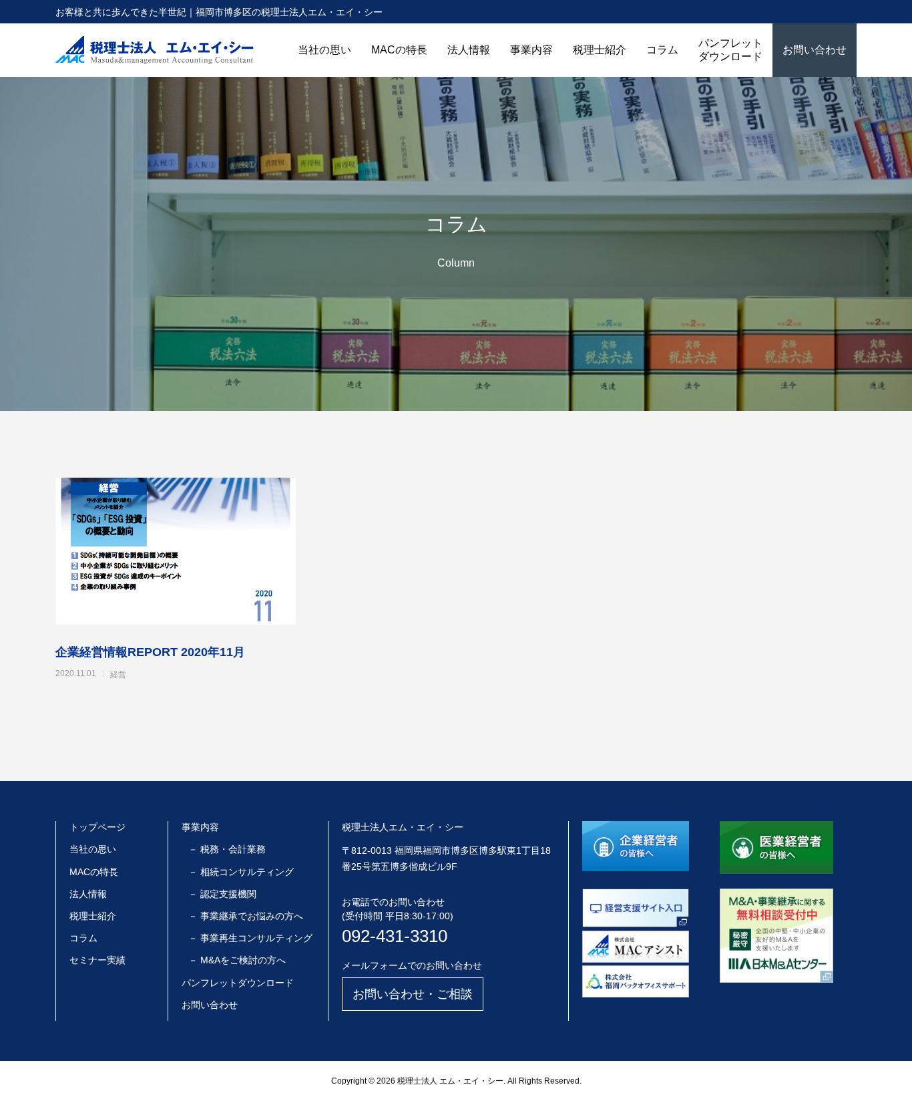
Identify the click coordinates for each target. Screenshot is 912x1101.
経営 (118, 674)
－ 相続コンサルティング (241, 872)
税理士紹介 (599, 49)
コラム (662, 49)
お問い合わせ (814, 49)
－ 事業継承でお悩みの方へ (245, 916)
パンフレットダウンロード (730, 49)
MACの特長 (399, 49)
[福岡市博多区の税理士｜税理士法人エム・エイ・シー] (154, 50)
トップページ (97, 827)
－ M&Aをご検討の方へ (237, 960)
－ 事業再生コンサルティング (250, 938)
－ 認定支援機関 (222, 894)
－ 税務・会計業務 (227, 849)
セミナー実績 (97, 960)
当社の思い (324, 49)
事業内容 (531, 49)
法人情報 (468, 49)
